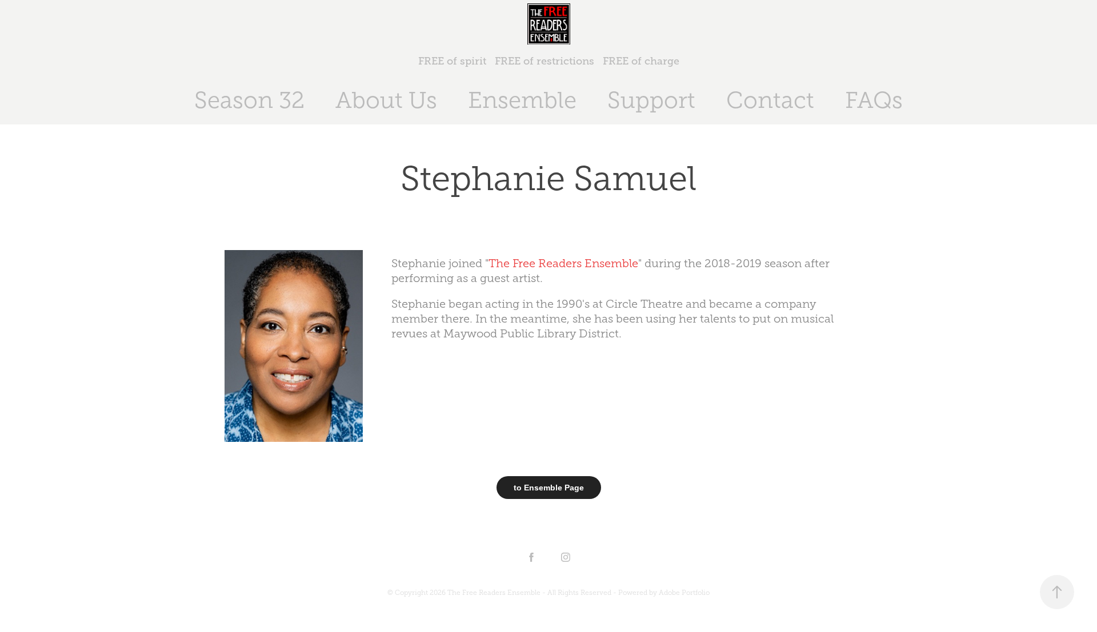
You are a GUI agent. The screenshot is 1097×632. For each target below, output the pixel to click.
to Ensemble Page (549, 487)
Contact (770, 100)
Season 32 (249, 100)
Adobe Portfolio (684, 593)
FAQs (874, 100)
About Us (386, 100)
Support (651, 100)
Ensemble (522, 100)
